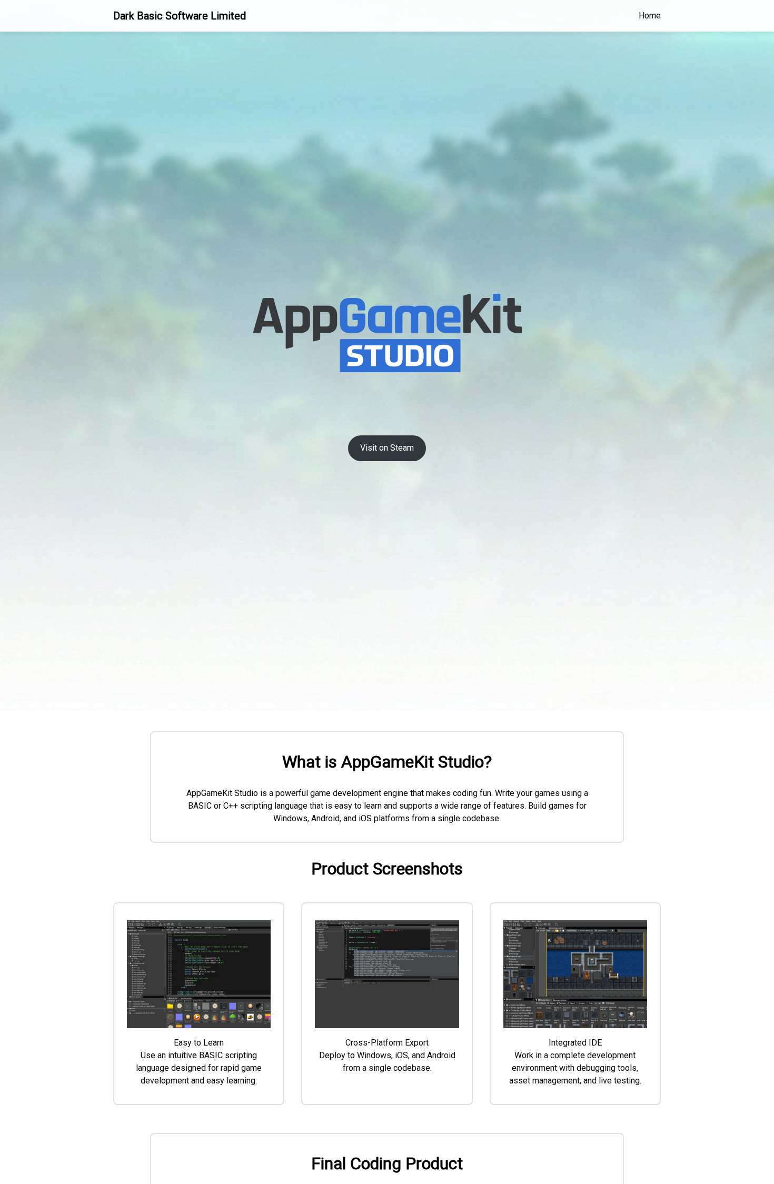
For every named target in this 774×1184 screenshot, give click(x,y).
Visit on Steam (387, 448)
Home (650, 16)
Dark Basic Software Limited (179, 15)
